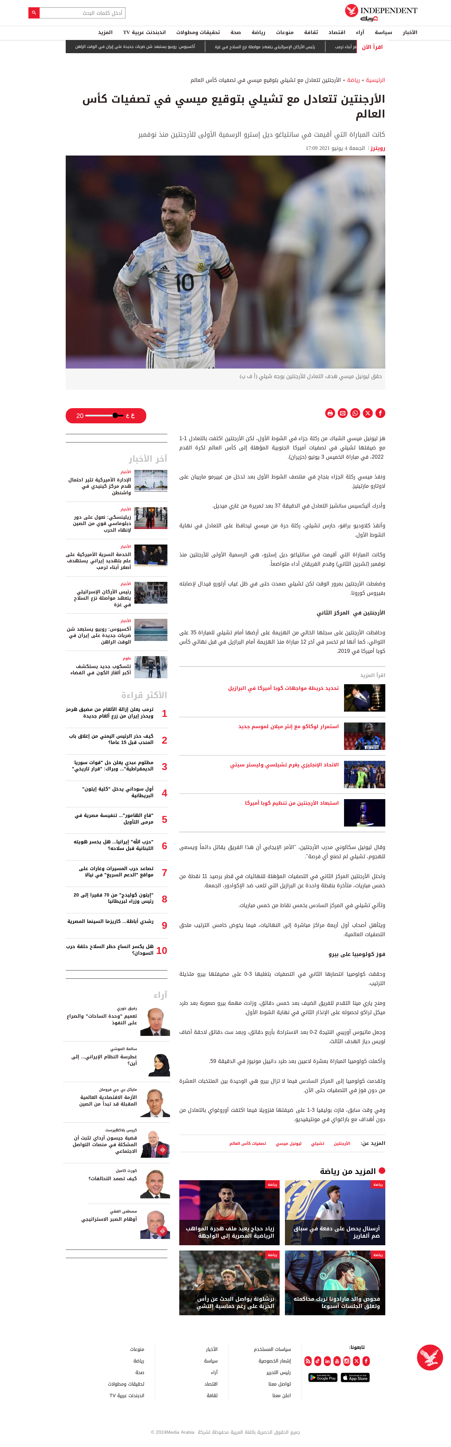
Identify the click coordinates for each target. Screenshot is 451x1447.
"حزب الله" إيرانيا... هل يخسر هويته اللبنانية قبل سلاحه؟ (114, 845)
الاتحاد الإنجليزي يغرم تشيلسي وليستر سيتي (284, 765)
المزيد (105, 32)
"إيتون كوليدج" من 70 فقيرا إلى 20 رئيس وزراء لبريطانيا (114, 898)
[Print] (330, 413)
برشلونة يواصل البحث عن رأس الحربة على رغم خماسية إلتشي (235, 1302)
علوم (127, 658)
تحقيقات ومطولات (198, 32)
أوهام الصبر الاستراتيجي (109, 1219)
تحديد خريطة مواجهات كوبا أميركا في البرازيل (283, 688)
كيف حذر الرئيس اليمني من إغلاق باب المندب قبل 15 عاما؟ (111, 739)
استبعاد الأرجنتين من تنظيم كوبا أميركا (292, 803)
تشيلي (317, 1143)
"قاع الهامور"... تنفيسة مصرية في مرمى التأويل (114, 819)
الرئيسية (375, 80)
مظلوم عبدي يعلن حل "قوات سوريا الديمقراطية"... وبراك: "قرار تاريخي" (113, 766)
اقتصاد (337, 32)
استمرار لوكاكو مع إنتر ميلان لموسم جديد (288, 727)
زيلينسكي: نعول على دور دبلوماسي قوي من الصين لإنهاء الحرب (102, 524)
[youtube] (336, 1361)
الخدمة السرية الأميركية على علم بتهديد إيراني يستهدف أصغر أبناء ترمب (98, 561)
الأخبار (410, 32)
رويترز (377, 148)
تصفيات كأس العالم (247, 1143)
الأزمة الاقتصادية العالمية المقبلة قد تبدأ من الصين (108, 1101)
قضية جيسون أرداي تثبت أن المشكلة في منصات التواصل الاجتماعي (105, 1144)
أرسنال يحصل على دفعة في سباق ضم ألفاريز (337, 1232)
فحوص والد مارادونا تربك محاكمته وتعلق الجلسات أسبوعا (337, 1302)
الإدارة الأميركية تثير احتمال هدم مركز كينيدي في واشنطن (99, 486)
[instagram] (346, 1361)
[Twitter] (356, 1361)
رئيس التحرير (278, 1372)
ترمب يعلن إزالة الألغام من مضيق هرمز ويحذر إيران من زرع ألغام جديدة (110, 713)
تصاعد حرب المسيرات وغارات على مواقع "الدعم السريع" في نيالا (116, 872)
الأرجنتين (342, 1143)
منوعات (285, 32)
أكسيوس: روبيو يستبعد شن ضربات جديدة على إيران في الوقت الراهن (165, 47)
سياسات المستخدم (272, 1349)
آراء (360, 32)
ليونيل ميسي (288, 1143)
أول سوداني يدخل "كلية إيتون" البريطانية (118, 792)
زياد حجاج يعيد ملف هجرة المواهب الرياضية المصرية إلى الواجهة (230, 1232)
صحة (235, 32)
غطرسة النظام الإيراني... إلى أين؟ (104, 1060)
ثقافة (311, 32)
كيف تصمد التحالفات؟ (112, 1178)
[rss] (307, 1361)
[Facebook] (366, 1361)
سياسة (383, 32)
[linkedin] (327, 1361)
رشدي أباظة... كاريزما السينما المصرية (110, 921)
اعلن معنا (281, 1395)
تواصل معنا (279, 1384)
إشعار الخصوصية (275, 1361)
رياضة (258, 32)
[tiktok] (317, 1361)
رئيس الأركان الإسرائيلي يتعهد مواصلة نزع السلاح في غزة (295, 47)
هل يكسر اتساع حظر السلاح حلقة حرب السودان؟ (110, 950)
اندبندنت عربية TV (144, 32)
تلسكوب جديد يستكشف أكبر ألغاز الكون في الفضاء (100, 670)
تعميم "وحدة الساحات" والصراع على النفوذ (102, 1019)
